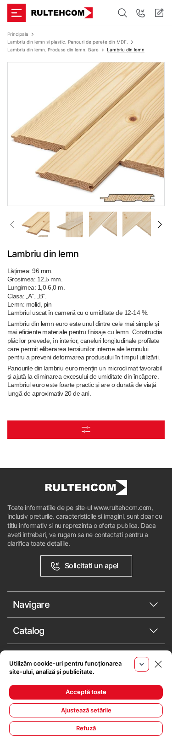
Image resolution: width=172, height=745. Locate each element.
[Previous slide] (12, 224)
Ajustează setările (86, 710)
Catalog (28, 630)
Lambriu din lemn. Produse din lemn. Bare (53, 49)
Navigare (31, 604)
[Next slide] (160, 224)
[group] (86, 134)
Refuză (86, 728)
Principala (17, 34)
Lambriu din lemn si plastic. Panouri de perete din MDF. (67, 42)
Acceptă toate (86, 691)
